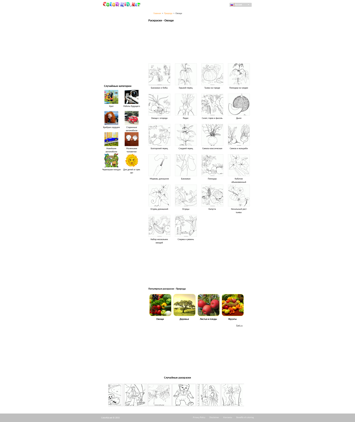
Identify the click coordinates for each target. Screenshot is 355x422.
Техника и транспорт (113, 11)
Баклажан (186, 179)
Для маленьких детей (114, 57)
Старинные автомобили (131, 129)
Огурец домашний (159, 209)
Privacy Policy (199, 417)
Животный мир (111, 28)
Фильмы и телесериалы (115, 68)
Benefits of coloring (245, 417)
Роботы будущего (131, 106)
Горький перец (186, 88)
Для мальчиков (111, 51)
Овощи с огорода (159, 118)
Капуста (212, 209)
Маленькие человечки (131, 150)
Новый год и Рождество (115, 62)
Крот (111, 106)
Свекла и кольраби (239, 148)
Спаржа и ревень (186, 239)
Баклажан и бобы (159, 88)
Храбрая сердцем (111, 127)
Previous (106, 395)
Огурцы (185, 209)
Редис (186, 118)
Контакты (227, 417)
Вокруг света (110, 17)
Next (246, 395)
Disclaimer (214, 417)
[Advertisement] (199, 43)
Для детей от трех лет (131, 171)
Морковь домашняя (159, 179)
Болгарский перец (159, 148)
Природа (108, 74)
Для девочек (110, 40)
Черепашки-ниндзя (111, 170)
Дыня (238, 118)
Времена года (110, 45)
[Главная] (122, 4)
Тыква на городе (212, 88)
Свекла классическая (212, 148)
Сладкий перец (186, 148)
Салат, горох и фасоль (212, 118)
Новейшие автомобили (111, 150)
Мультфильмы (111, 34)
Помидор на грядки (238, 88)
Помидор (212, 179)
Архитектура (110, 22)
